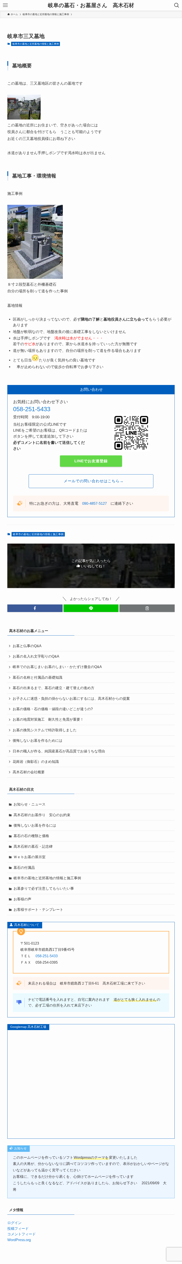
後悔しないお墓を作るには (35, 825)
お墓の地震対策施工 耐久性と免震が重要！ (48, 719)
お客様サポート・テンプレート (38, 909)
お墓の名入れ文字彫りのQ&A (36, 656)
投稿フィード (18, 1228)
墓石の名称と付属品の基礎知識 (37, 677)
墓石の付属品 (24, 867)
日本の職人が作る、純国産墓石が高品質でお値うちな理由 (59, 751)
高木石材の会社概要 (29, 772)
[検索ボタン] (176, 5)
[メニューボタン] (5, 5)
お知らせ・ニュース (30, 804)
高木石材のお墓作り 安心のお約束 (42, 815)
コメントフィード (21, 1234)
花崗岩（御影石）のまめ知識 (36, 762)
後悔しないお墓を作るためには (37, 740)
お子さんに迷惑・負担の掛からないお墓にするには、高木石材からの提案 (73, 698)
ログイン (14, 1223)
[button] (35, 608)
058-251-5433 (31, 409)
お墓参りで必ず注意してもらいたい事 (44, 888)
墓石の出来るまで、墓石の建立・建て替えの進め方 (53, 688)
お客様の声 (22, 899)
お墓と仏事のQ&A (27, 646)
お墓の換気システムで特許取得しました (45, 730)
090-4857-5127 (94, 503)
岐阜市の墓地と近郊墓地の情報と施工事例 (35, 43)
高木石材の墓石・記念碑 (33, 846)
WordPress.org (19, 1240)
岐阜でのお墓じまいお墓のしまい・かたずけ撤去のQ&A (57, 667)
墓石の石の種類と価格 (31, 836)
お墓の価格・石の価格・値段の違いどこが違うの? (53, 709)
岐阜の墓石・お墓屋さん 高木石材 (91, 5)
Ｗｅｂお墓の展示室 (30, 857)
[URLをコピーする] (147, 608)
